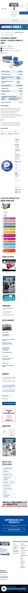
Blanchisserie (7, 485)
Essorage (6, 482)
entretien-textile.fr (3, 574)
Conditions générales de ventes (6, 590)
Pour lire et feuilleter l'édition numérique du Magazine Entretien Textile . (11, 432)
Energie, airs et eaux (8, 226)
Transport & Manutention (6, 250)
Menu (5, 8)
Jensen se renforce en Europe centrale (7, 359)
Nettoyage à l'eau (8, 474)
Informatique (7, 232)
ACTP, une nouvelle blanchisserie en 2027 (7, 343)
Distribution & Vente (8, 221)
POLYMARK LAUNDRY (19, 32)
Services (6, 247)
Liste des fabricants (9, 32)
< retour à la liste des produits (7, 34)
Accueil (2, 32)
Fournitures (6, 229)
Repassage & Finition (8, 244)
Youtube (19, 192)
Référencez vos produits (16, 548)
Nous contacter (14, 529)
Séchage (6, 471)
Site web (19, 161)
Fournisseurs (5, 332)
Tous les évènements (9, 403)
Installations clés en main (8, 235)
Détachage (6, 218)
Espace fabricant (3, 579)
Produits (6, 241)
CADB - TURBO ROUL (6, 272)
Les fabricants (7, 20)
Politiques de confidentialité (23, 590)
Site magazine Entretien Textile (16, 551)
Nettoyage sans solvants (7, 478)
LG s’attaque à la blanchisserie (6, 335)
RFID (5, 492)
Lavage (5, 238)
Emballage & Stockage (9, 223)
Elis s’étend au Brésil (7, 352)
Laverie (12, 482)
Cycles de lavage (7, 488)
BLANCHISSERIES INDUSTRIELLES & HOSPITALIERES (5, 349)
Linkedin (19, 189)
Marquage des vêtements (7, 496)
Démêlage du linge (8, 468)
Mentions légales (25, 586)
